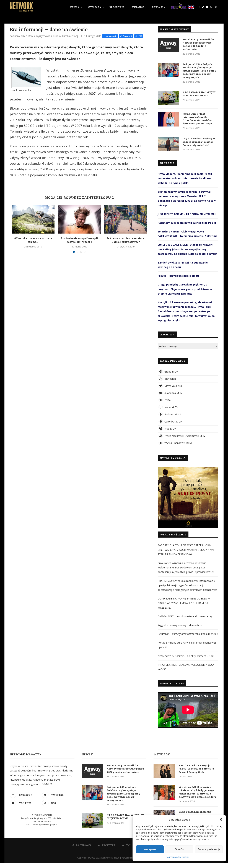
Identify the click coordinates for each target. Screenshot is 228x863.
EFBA (167, 400)
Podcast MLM (172, 414)
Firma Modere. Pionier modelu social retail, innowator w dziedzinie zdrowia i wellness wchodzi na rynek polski (185, 178)
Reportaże (116, 7)
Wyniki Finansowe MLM (178, 443)
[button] (221, 819)
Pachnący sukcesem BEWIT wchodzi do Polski (187, 222)
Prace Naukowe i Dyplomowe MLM (185, 435)
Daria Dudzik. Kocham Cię (194, 811)
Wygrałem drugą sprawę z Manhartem (180, 625)
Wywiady (94, 7)
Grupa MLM (171, 371)
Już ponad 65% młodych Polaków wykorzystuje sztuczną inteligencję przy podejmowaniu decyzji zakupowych (199, 71)
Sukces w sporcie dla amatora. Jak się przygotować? (126, 240)
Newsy (75, 7)
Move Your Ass (173, 386)
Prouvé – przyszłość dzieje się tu (178, 275)
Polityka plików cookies (177, 857)
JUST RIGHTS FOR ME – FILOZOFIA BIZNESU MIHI (187, 214)
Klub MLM (170, 428)
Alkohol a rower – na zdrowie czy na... (33, 240)
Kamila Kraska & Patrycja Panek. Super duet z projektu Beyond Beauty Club (196, 768)
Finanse (138, 7)
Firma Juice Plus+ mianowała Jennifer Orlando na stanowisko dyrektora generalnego (197, 118)
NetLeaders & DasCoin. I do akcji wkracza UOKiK (186, 656)
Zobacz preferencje (209, 849)
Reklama (158, 7)
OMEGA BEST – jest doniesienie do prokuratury (185, 616)
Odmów (179, 849)
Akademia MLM (173, 393)
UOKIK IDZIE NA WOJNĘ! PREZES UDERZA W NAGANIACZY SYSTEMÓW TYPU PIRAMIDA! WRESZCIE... (184, 603)
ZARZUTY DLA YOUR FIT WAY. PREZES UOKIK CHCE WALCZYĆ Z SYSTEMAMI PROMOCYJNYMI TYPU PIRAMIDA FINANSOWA (186, 549)
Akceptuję (150, 849)
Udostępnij (110, 36)
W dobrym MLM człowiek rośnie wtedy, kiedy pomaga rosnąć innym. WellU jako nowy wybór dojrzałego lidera (197, 791)
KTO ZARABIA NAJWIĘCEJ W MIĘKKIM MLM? (199, 94)
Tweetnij (127, 36)
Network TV (171, 407)
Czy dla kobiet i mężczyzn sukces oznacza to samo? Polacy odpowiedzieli (199, 141)
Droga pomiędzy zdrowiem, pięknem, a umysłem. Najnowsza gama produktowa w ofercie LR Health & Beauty (185, 289)
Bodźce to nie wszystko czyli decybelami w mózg (79, 240)
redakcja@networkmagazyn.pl (45, 824)
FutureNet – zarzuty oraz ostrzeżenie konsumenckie (188, 634)
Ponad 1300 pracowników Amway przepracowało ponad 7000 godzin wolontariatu (198, 44)
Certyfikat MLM (173, 421)
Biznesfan (170, 378)
